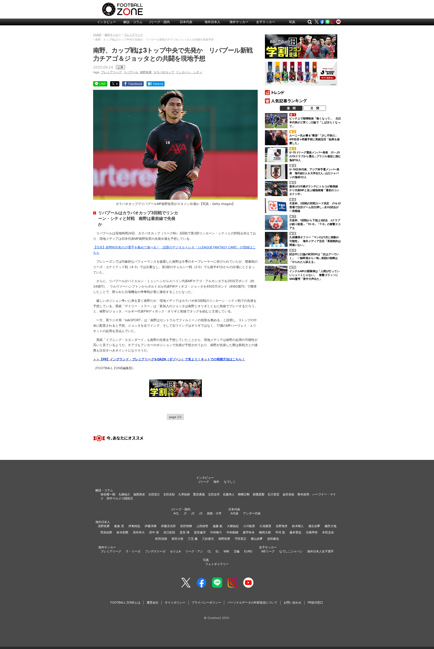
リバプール (130, 72)
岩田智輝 (186, 526)
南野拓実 (146, 72)
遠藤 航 (217, 526)
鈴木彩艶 (122, 532)
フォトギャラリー (217, 564)
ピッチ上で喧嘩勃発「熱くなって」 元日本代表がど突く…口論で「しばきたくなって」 (315, 122)
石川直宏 (273, 494)
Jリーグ (203, 481)
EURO (248, 551)
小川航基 (249, 526)
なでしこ (230, 481)
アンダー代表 (252, 513)
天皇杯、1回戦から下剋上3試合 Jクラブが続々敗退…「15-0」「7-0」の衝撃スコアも (315, 224)
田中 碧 (154, 532)
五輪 (237, 551)
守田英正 (240, 538)
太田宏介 (154, 494)
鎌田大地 (330, 526)
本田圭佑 (328, 532)
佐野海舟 (282, 526)
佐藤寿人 (229, 494)
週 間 (291, 108)
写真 (292, 22)
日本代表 (186, 22)
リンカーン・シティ (189, 72)
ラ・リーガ (133, 551)
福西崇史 (139, 494)
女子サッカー (265, 22)
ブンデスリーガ (155, 551)
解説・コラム (132, 22)
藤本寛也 (295, 532)
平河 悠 (280, 532)
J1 (185, 513)
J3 (200, 513)
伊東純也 (134, 526)
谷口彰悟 (169, 532)
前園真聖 (258, 494)
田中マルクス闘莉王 (120, 498)
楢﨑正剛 (244, 494)
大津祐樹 (184, 494)
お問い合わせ (292, 602)
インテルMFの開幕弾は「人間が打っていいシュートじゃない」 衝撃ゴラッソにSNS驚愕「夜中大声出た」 (314, 275)
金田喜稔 (288, 494)
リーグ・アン (194, 551)
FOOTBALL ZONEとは (125, 602)
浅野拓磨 (104, 526)
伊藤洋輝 (150, 526)
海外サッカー (238, 22)
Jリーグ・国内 (159, 22)
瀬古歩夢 (314, 526)
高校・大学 (214, 513)
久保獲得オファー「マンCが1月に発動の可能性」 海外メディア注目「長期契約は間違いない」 (315, 241)
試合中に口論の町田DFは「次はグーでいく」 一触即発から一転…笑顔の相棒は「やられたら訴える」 (314, 258)
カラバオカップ (163, 72)
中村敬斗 (216, 532)
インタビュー (106, 22)
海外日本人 (212, 22)
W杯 (226, 551)
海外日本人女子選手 (320, 551)
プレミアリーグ (111, 72)
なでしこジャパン (291, 551)
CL (209, 551)
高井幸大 (139, 532)
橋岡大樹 (265, 532)
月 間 (314, 108)
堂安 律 (184, 532)
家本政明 (303, 494)
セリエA (175, 551)
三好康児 (208, 538)
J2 (192, 513)
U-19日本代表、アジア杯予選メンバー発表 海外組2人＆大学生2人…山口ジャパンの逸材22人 (314, 173)
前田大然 (177, 538)
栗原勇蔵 (199, 494)
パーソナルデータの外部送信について (252, 602)
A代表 (234, 513)
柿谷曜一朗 (108, 494)
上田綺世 (202, 526)
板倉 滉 (119, 526)
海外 (216, 481)
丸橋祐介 (124, 494)
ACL (176, 513)
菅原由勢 (106, 532)
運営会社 (152, 602)
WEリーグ (268, 551)
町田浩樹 (161, 538)
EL (217, 551)
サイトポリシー (175, 602)
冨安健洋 (200, 532)
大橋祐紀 (233, 526)
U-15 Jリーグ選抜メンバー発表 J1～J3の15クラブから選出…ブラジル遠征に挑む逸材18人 (315, 156)
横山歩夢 (257, 538)
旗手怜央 (249, 532)
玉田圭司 (214, 494)
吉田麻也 (273, 538)
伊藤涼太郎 (168, 526)
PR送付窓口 (315, 602)
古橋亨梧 (312, 532)
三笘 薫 (193, 538)
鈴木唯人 (298, 526)
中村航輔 (232, 532)
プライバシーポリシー (206, 602)
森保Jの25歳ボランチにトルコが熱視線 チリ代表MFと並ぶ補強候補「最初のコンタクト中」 (315, 190)
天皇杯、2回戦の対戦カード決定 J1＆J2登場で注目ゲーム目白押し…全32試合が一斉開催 (315, 207)
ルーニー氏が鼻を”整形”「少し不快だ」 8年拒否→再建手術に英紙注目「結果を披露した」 (314, 139)
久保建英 (265, 526)
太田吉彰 (169, 494)
